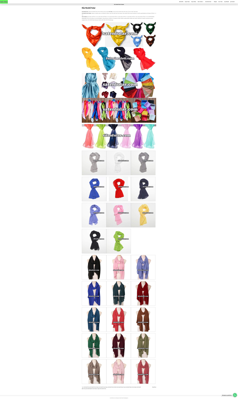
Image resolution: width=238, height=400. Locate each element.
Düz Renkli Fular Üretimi (112, 387)
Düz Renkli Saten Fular (121, 387)
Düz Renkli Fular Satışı (103, 387)
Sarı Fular (110, 11)
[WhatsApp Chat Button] (235, 395)
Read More (154, 387)
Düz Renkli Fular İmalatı (86, 13)
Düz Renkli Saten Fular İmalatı (131, 387)
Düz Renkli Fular (88, 8)
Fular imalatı (84, 16)
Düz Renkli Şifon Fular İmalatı (91, 388)
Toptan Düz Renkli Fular (101, 388)
